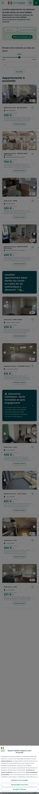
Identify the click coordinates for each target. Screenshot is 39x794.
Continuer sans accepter (19, 780)
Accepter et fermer (19, 789)
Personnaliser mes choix (19, 785)
